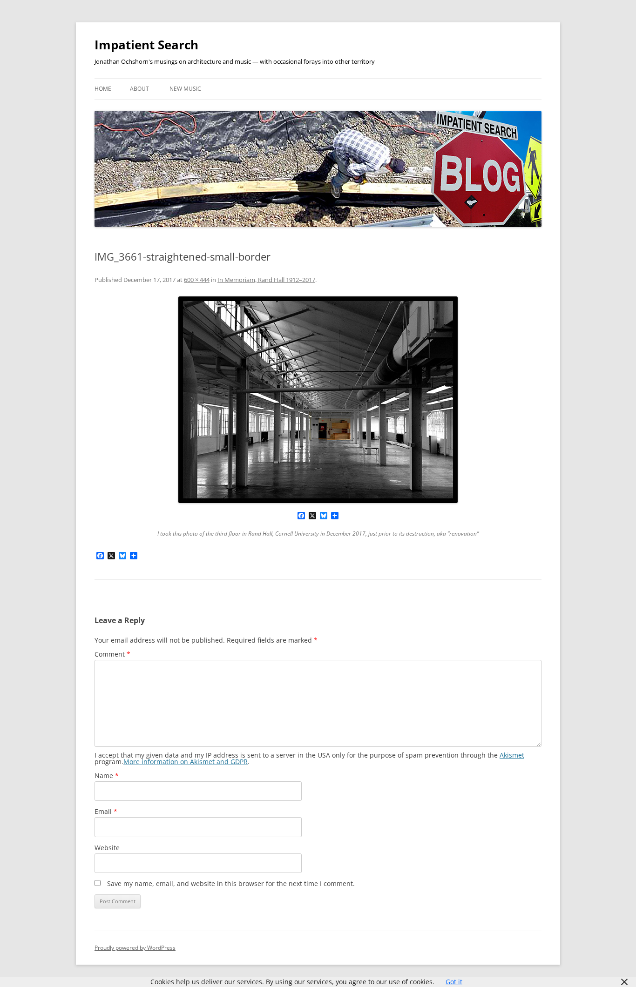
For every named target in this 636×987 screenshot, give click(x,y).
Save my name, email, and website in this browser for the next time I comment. (231, 883)
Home (103, 89)
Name (107, 775)
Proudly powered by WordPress (135, 948)
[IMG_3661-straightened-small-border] (318, 399)
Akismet (512, 755)
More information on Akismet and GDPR (185, 761)
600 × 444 (197, 279)
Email (106, 811)
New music (185, 89)
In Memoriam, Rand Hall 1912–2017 (266, 279)
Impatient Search (146, 44)
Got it (454, 981)
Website (107, 847)
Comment (112, 654)
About (139, 89)
